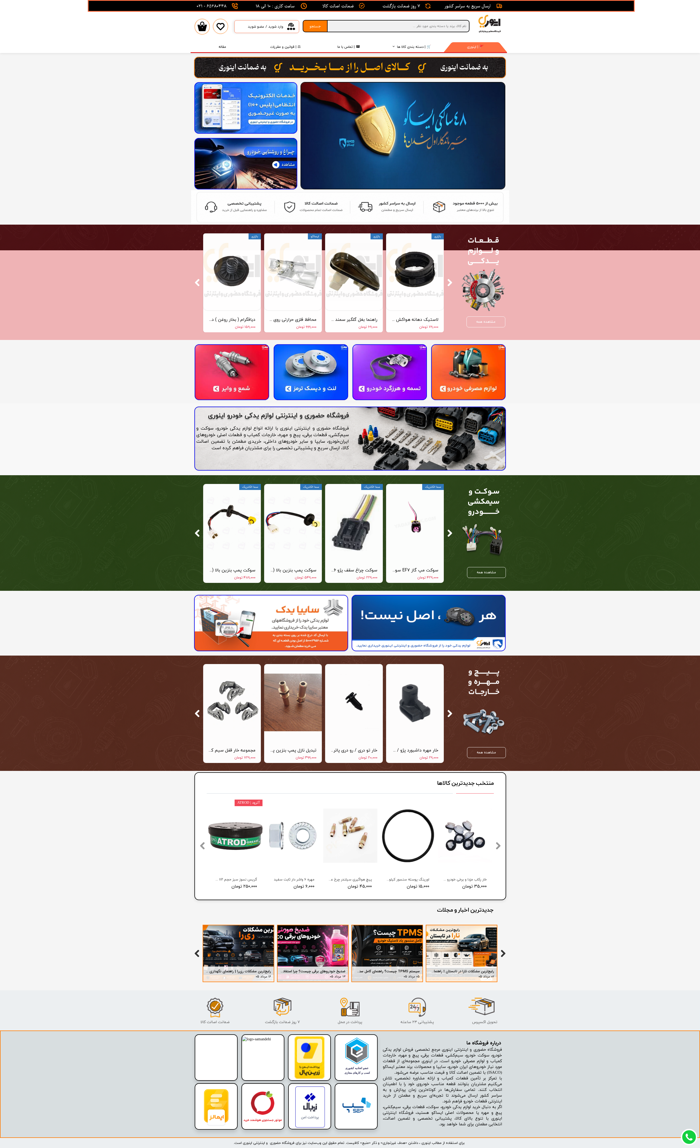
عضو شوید (256, 26)
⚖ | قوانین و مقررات (285, 47)
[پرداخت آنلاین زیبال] (310, 1126)
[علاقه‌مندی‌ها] (220, 30)
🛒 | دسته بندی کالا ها (414, 47)
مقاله (222, 47)
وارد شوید (275, 26)
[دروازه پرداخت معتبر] (309, 1078)
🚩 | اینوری (475, 47)
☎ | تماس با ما (348, 47)
